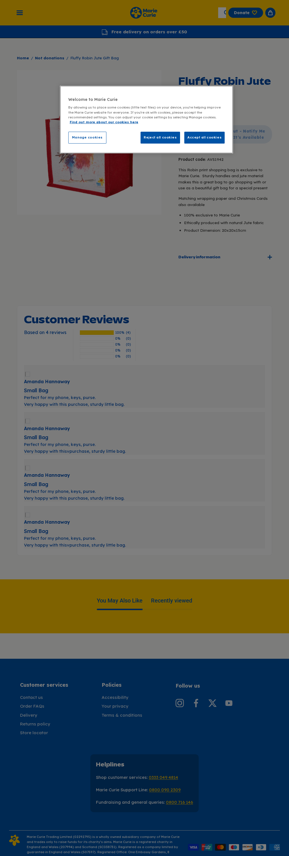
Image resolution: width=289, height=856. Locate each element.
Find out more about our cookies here (104, 122)
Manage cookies (87, 137)
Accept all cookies (204, 137)
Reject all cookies (160, 137)
